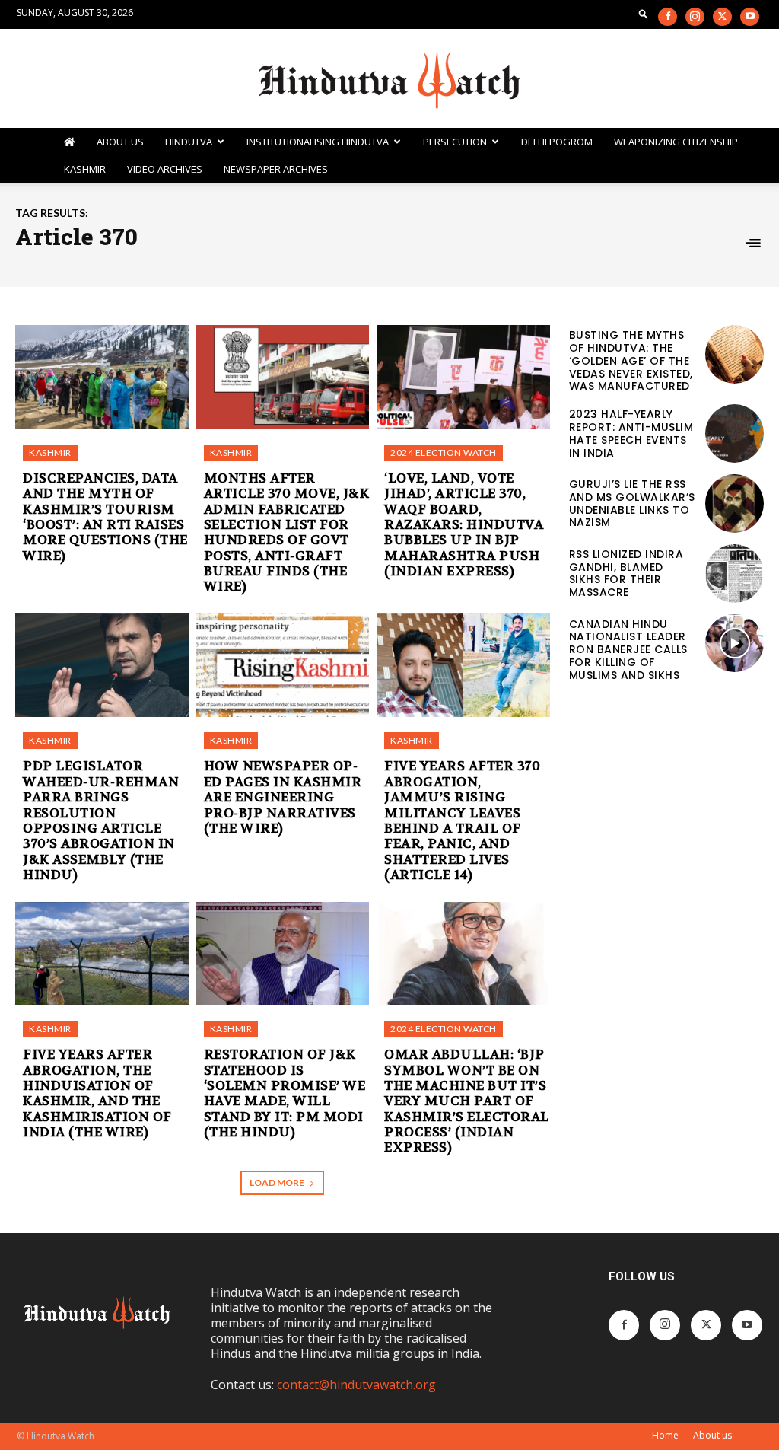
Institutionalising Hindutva (317, 141)
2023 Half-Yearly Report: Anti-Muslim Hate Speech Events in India (631, 433)
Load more (277, 1182)
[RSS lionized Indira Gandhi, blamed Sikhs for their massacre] (734, 573)
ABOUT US (120, 141)
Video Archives (164, 169)
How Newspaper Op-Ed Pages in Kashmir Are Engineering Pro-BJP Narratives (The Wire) (283, 797)
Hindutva (188, 141)
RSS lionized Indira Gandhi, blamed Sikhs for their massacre (626, 573)
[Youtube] (749, 17)
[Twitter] (722, 17)
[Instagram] (694, 17)
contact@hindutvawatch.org (356, 1384)
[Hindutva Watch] (389, 79)
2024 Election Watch (443, 452)
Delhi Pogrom (557, 141)
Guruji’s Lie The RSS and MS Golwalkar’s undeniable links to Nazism (632, 503)
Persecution (455, 141)
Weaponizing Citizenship (676, 141)
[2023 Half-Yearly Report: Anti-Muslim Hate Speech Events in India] (734, 433)
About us (712, 1435)
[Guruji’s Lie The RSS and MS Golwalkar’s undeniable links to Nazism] (734, 503)
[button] (643, 13)
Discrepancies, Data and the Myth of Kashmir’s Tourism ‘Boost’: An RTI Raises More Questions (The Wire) (105, 517)
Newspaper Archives (276, 169)
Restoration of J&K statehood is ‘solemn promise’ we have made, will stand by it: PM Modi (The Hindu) (285, 1093)
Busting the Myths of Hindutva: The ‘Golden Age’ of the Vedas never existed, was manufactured (631, 360)
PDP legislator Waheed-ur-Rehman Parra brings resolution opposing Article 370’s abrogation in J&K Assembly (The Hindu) (101, 820)
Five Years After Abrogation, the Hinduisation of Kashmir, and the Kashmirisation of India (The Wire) (97, 1093)
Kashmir (85, 169)
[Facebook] (667, 17)
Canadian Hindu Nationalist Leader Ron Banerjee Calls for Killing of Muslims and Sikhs (628, 650)
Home (665, 1435)
